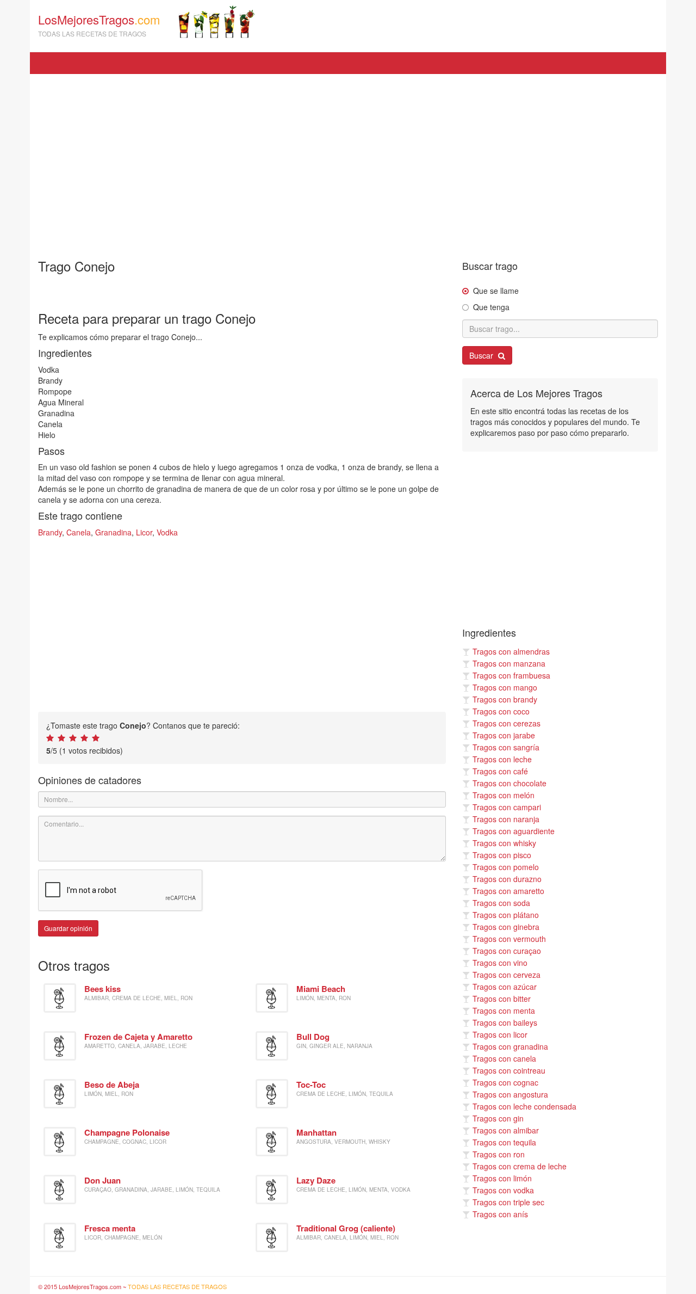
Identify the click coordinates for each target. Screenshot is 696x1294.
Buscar (482, 355)
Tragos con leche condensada (524, 1106)
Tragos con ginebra (506, 926)
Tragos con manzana (509, 663)
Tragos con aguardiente (514, 830)
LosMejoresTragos (99, 24)
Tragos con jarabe (504, 735)
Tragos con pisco (502, 854)
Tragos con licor (500, 1034)
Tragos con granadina (510, 1046)
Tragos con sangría (506, 747)
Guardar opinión (68, 928)
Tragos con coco (501, 711)
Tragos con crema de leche (520, 1166)
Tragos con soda (501, 902)
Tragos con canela (504, 1058)
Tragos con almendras (511, 651)
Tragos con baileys (505, 1022)
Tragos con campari (507, 807)
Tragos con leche (502, 759)
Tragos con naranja (506, 819)
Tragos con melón (504, 795)
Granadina (113, 532)
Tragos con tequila (504, 1142)
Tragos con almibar (506, 1130)
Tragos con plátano (506, 914)
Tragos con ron (499, 1154)
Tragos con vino (500, 962)
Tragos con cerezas (506, 723)
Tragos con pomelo (506, 866)
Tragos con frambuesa (511, 675)
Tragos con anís (500, 1214)
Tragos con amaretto (508, 890)
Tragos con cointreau (509, 1070)
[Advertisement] (348, 161)
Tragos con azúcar (505, 986)
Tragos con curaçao (507, 950)
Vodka (167, 532)
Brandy (50, 532)
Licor (144, 532)
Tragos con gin (498, 1118)
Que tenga (491, 306)
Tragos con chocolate (509, 783)
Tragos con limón (502, 1178)
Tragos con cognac (505, 1082)
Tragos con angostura (510, 1094)
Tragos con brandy (505, 699)
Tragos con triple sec (508, 1202)
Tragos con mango (505, 687)
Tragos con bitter (502, 998)
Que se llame (496, 290)
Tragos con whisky (504, 842)
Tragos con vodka (503, 1190)
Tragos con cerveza (506, 974)
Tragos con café (500, 771)
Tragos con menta (504, 1010)
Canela (78, 532)
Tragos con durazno (507, 878)
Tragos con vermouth (509, 938)
